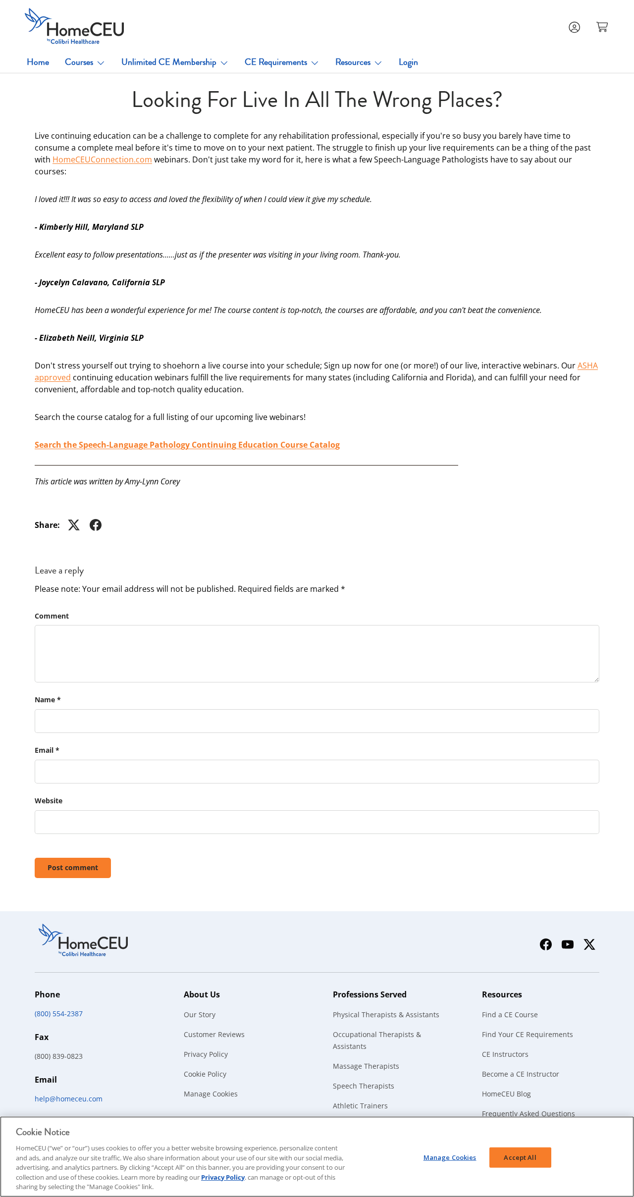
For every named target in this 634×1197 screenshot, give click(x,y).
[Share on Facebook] (95, 525)
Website (48, 800)
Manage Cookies (211, 1093)
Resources (352, 61)
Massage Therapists (366, 1066)
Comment (52, 616)
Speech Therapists (363, 1086)
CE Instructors (505, 1054)
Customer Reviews (214, 1034)
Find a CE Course (510, 1014)
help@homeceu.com (69, 1098)
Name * (48, 699)
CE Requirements (276, 61)
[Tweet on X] (74, 525)
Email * (47, 750)
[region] (317, 1156)
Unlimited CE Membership (168, 61)
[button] (603, 26)
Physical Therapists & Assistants (386, 1014)
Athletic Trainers (360, 1105)
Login (408, 61)
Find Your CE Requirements (527, 1034)
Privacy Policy (206, 1054)
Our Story (199, 1014)
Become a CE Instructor (520, 1074)
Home (38, 61)
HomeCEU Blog (506, 1093)
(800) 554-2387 (59, 1013)
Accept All (520, 1156)
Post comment (73, 867)
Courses (79, 61)
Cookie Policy (205, 1074)
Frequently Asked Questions (528, 1113)
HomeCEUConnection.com (102, 159)
